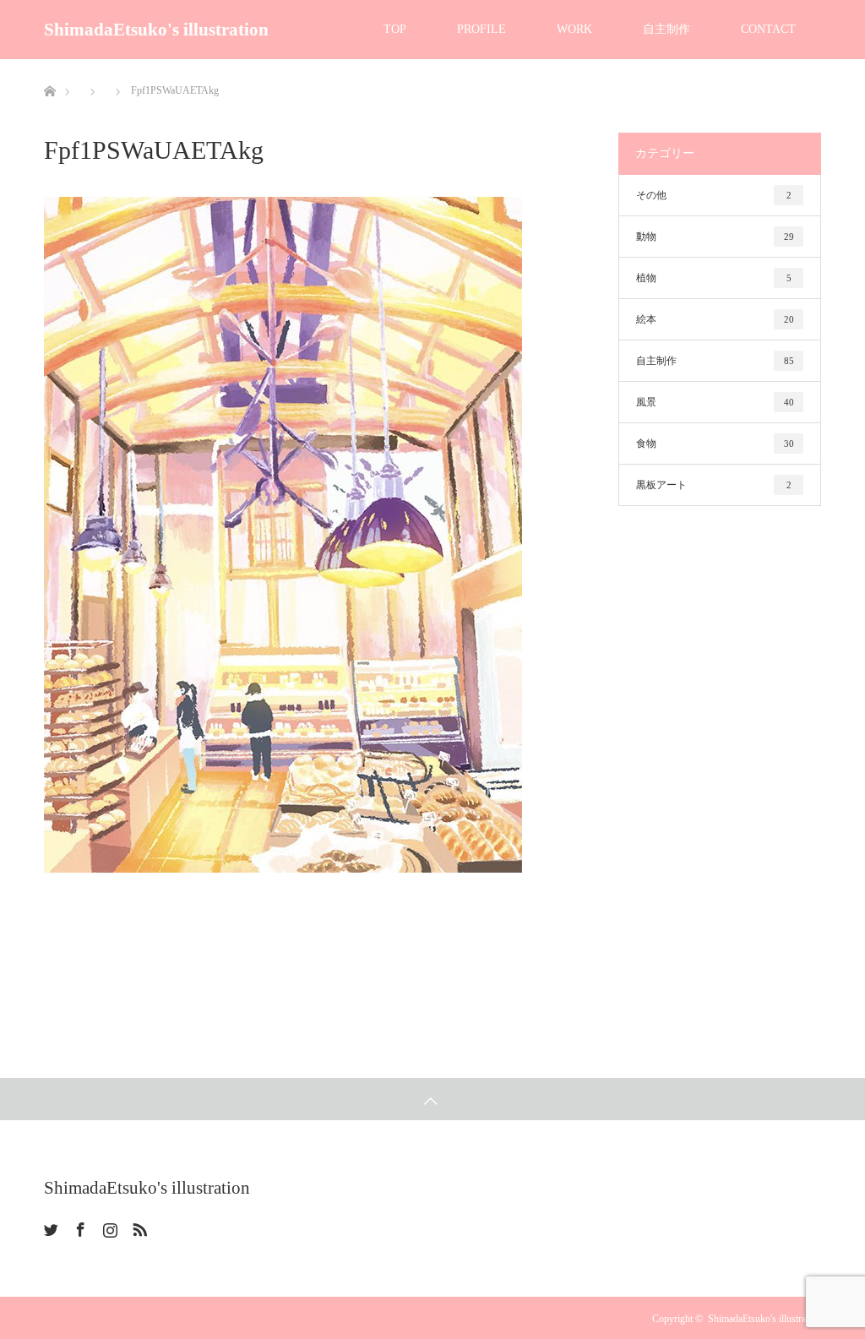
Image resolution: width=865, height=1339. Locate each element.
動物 (715, 236)
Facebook (78, 1226)
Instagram (108, 1226)
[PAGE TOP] (432, 1099)
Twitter (49, 1226)
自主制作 (666, 29)
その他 (714, 195)
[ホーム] (49, 65)
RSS (137, 1226)
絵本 (715, 319)
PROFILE (481, 29)
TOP (395, 29)
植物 (714, 278)
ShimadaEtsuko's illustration (156, 29)
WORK (574, 29)
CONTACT (768, 29)
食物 (715, 443)
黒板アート (714, 485)
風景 (715, 402)
